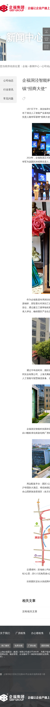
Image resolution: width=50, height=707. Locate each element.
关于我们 (5, 633)
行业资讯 (8, 89)
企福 (25, 66)
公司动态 (8, 80)
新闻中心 (35, 66)
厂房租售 (21, 633)
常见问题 (8, 98)
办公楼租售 (37, 633)
